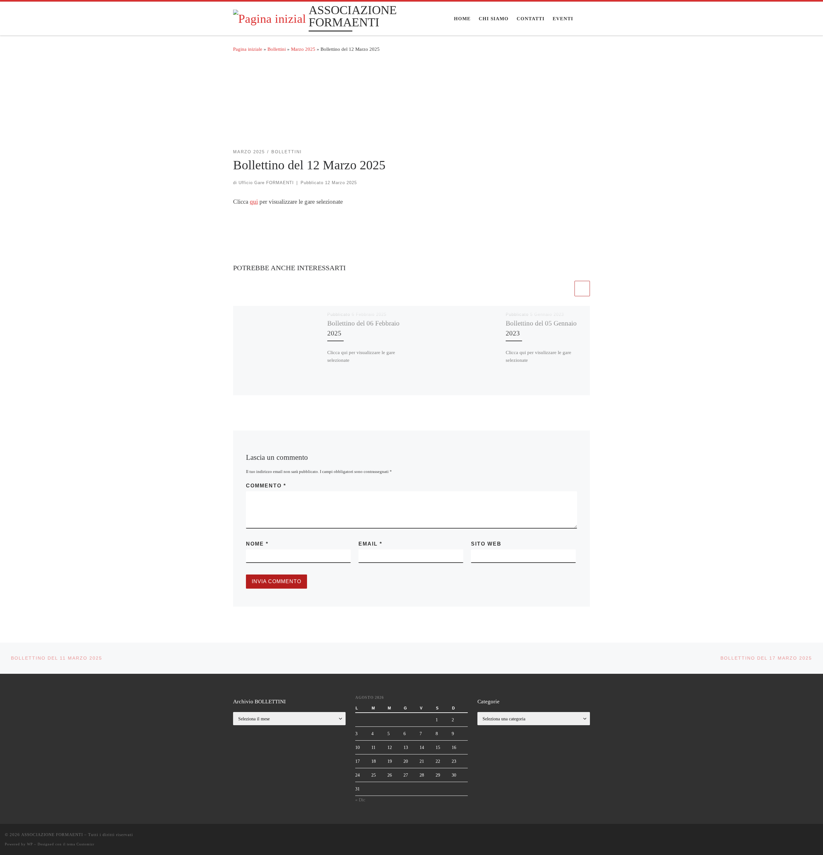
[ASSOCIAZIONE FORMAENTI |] (269, 17)
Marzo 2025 (303, 49)
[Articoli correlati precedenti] (565, 288)
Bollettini (276, 49)
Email (370, 544)
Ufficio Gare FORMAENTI (266, 182)
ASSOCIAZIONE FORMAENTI (52, 834)
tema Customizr (81, 844)
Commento (266, 485)
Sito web (486, 544)
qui (254, 201)
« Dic (360, 799)
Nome (257, 544)
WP (30, 844)
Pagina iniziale (247, 49)
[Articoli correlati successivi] (582, 288)
